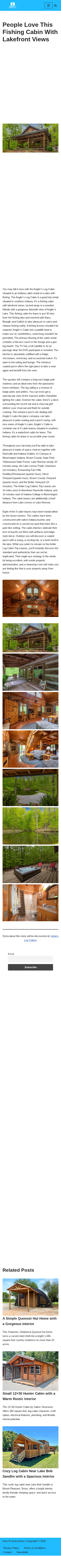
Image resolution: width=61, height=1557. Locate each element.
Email (11, 954)
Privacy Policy (11, 1548)
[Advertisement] (30, 91)
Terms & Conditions (35, 1548)
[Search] (55, 5)
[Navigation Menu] (49, 5)
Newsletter (22, 1552)
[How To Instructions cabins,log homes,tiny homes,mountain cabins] (13, 5)
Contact (7, 1552)
